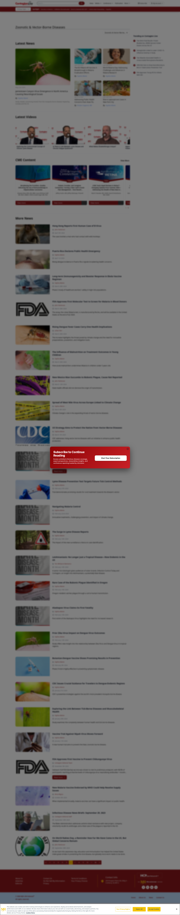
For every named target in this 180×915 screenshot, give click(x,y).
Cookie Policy (30, 913)
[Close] (176, 909)
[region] (90, 909)
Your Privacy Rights (123, 909)
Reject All (139, 909)
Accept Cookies (154, 909)
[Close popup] (128, 449)
